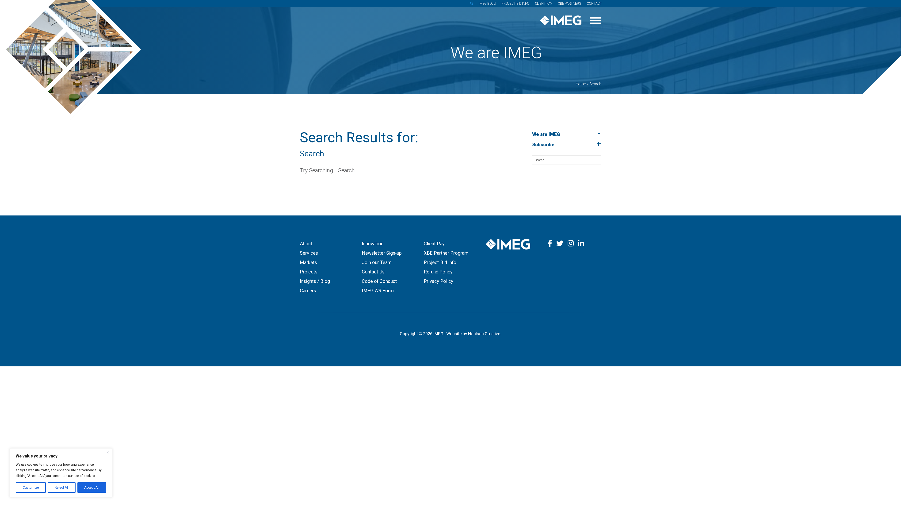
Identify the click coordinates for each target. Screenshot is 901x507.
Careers (308, 290)
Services (309, 253)
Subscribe (543, 144)
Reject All (62, 487)
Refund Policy (438, 272)
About (306, 243)
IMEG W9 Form (378, 290)
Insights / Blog (315, 281)
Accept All (91, 487)
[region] (61, 473)
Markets (308, 262)
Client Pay (543, 3)
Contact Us (373, 272)
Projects (308, 272)
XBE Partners (569, 3)
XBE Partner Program (446, 253)
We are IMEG (546, 134)
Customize (31, 487)
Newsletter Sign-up (382, 253)
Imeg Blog (487, 3)
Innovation (372, 243)
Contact (594, 3)
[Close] (108, 452)
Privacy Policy (438, 281)
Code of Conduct (379, 281)
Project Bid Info (515, 3)
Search (312, 153)
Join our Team (377, 262)
